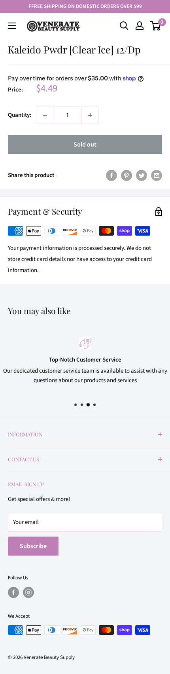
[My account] (140, 25)
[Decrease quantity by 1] (44, 115)
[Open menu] (12, 26)
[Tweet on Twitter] (141, 175)
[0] (156, 25)
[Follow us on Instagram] (28, 592)
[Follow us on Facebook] (13, 592)
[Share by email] (156, 175)
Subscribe (33, 546)
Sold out (85, 144)
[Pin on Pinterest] (126, 175)
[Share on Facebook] (111, 175)
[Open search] (124, 25)
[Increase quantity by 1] (90, 115)
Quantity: (19, 115)
